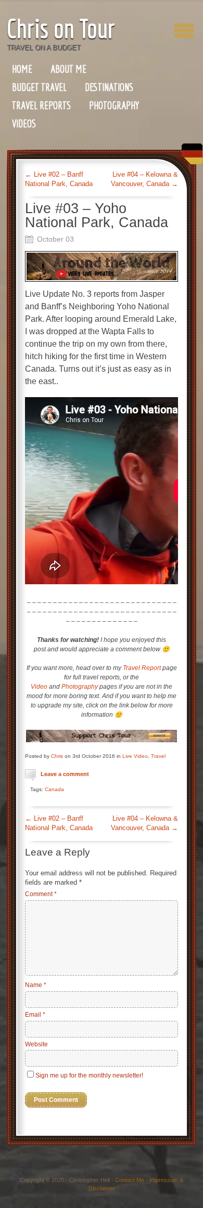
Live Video (135, 756)
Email (35, 1014)
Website (36, 1044)
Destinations (109, 87)
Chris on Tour (61, 28)
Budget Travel (39, 87)
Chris (57, 756)
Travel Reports (41, 105)
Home (22, 69)
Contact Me (129, 1180)
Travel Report (142, 668)
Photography (114, 105)
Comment (41, 894)
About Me (68, 69)
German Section (189, 157)
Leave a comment (65, 774)
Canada (54, 789)
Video (39, 686)
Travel (158, 756)
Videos (24, 123)
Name (35, 985)
